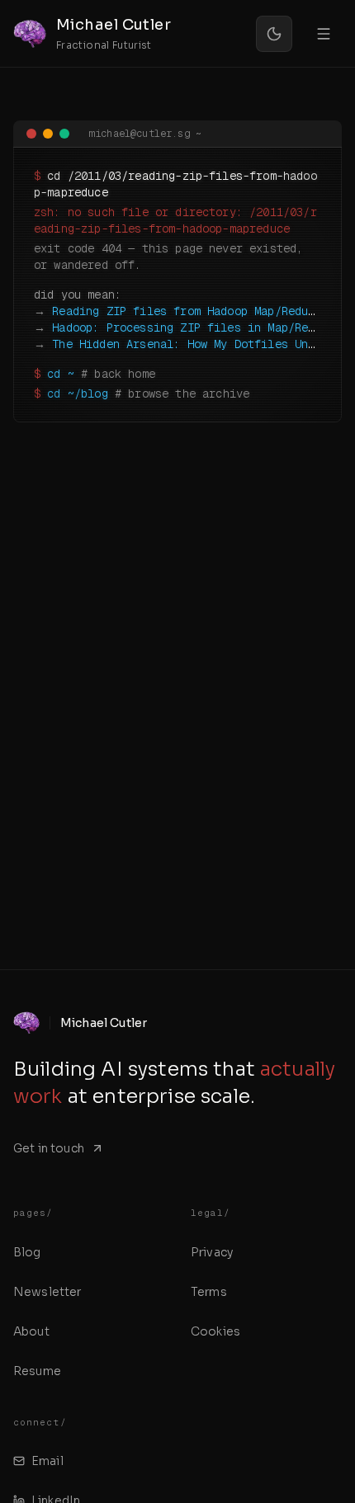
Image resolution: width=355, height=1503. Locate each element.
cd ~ (60, 373)
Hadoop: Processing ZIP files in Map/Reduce (193, 327)
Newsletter (47, 1291)
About (31, 1331)
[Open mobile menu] (323, 34)
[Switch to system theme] (274, 34)
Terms (209, 1291)
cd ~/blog (77, 393)
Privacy (212, 1252)
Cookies (215, 1331)
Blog (27, 1252)
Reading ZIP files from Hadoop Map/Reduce (186, 311)
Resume (37, 1371)
